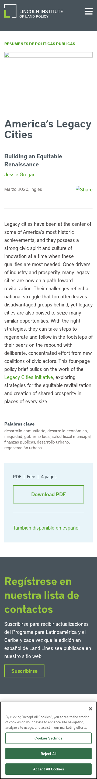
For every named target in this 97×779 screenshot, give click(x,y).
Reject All (48, 753)
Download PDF (48, 494)
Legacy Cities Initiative (28, 377)
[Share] (84, 189)
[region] (48, 740)
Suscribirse (24, 670)
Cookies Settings (48, 738)
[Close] (90, 709)
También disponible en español (46, 527)
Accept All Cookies (48, 769)
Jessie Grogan (20, 174)
